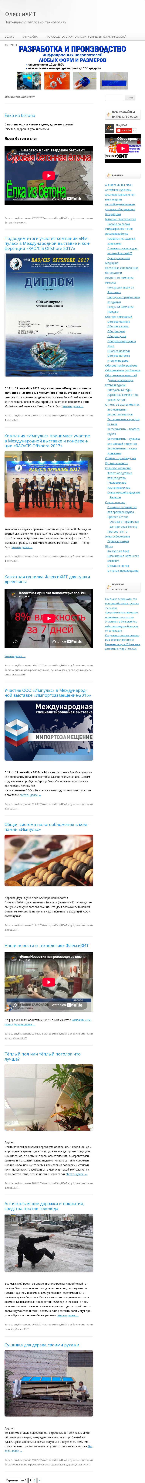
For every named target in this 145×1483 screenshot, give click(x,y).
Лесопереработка (116, 233)
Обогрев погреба (118, 355)
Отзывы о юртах (118, 566)
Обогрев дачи (116, 331)
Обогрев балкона (118, 321)
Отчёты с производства (120, 458)
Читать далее (72, 406)
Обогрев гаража (118, 326)
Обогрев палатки (118, 351)
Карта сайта (30, 36)
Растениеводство (118, 487)
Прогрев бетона (117, 517)
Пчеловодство (116, 482)
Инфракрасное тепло (119, 228)
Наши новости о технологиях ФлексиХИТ (47, 945)
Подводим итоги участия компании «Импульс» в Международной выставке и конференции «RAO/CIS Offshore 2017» (47, 243)
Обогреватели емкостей (121, 375)
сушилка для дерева (63, 670)
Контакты (11, 45)
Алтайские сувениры (118, 190)
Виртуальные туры (119, 390)
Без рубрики (113, 214)
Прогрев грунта (117, 531)
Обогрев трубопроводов (121, 365)
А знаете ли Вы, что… (119, 185)
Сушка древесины (118, 258)
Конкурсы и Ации (118, 551)
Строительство (115, 502)
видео (8, 1038)
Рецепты (115, 497)
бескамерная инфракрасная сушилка (27, 670)
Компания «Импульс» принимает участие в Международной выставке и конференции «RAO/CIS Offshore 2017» (47, 440)
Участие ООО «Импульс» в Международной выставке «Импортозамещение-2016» (48, 692)
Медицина (111, 263)
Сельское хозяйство (118, 468)
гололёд (9, 1329)
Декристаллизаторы (120, 380)
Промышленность (116, 463)
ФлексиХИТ (20, 14)
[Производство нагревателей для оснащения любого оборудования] (72, 89)
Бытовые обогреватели (120, 219)
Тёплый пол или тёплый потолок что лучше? (43, 1056)
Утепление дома (118, 360)
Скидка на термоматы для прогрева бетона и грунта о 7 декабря (122, 603)
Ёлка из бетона (20, 115)
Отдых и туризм (115, 385)
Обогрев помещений (118, 317)
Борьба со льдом (118, 224)
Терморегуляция (118, 541)
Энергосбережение (117, 536)
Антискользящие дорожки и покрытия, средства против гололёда (44, 1206)
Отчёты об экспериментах (122, 404)
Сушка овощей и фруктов (123, 492)
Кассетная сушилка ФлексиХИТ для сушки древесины (47, 579)
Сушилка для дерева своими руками (42, 1345)
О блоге (9, 36)
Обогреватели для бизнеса (122, 370)
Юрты (109, 546)
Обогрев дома (116, 336)
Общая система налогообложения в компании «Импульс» (46, 826)
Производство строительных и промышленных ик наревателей (86, 36)
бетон (8, 222)
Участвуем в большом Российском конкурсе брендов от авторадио (121, 626)
